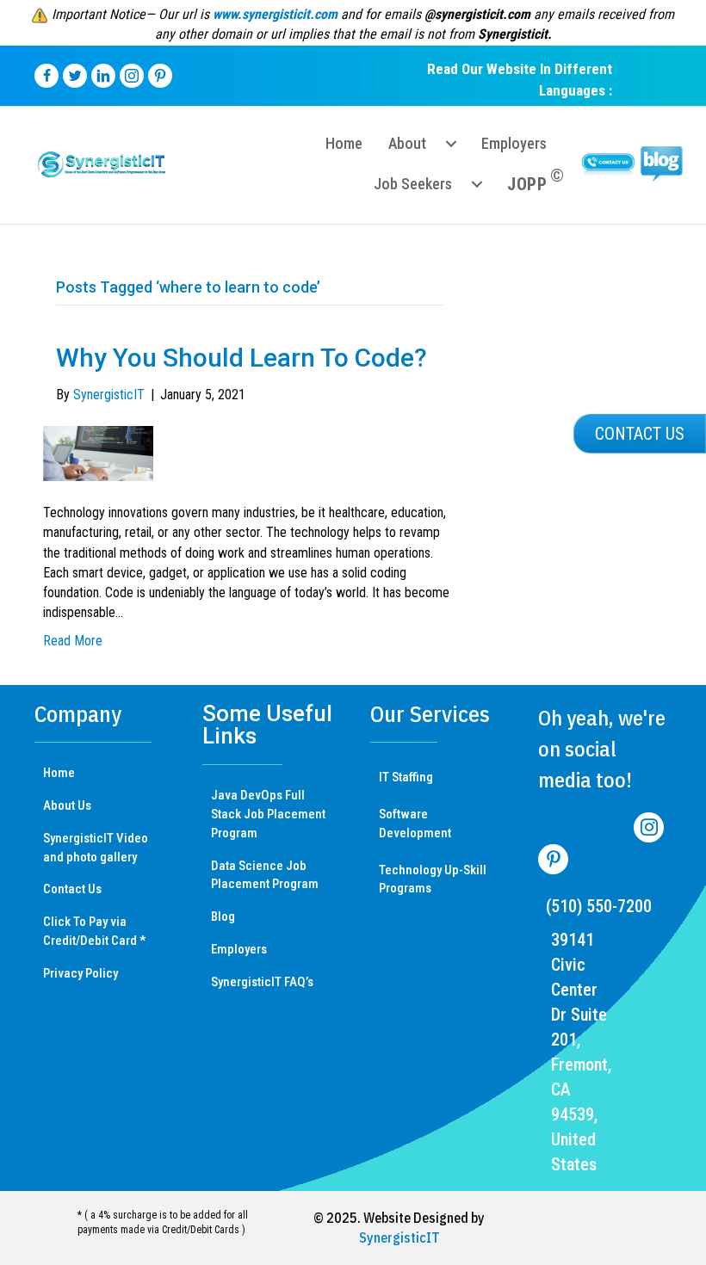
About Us (67, 805)
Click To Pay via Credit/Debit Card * (94, 931)
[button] (639, 434)
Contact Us (72, 889)
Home (59, 773)
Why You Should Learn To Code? (241, 357)
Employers (239, 949)
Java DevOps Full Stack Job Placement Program (268, 814)
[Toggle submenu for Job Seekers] (477, 184)
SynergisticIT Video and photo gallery (95, 847)
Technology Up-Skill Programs (432, 879)
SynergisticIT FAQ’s (262, 982)
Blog (223, 916)
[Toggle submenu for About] (451, 143)
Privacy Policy (80, 973)
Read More (72, 640)
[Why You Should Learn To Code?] (98, 452)
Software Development (415, 823)
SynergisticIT (399, 1237)
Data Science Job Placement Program (265, 875)
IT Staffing (406, 777)
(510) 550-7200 (599, 906)
